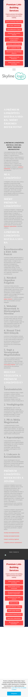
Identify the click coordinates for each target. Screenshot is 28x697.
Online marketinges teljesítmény (14, 21)
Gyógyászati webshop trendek (14, 614)
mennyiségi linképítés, (9, 364)
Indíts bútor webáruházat (14, 25)
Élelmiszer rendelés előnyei (14, 44)
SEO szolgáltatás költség (14, 47)
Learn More (14, 687)
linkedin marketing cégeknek (11, 539)
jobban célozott (8, 299)
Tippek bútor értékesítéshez (14, 618)
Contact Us (16, 552)
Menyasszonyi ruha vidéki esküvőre (14, 598)
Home (10, 552)
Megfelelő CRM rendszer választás (14, 34)
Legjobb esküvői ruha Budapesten (14, 57)
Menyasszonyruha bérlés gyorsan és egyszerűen (14, 593)
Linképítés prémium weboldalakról (13, 542)
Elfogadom (14, 693)
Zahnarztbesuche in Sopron (14, 29)
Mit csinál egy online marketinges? (14, 623)
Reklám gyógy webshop (14, 610)
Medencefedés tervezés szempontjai (14, 587)
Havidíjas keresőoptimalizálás (11, 532)
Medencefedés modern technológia (14, 63)
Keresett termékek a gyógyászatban (14, 39)
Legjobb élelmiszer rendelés (14, 606)
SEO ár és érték (14, 603)
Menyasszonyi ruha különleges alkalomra (14, 52)
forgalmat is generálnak (10, 226)
